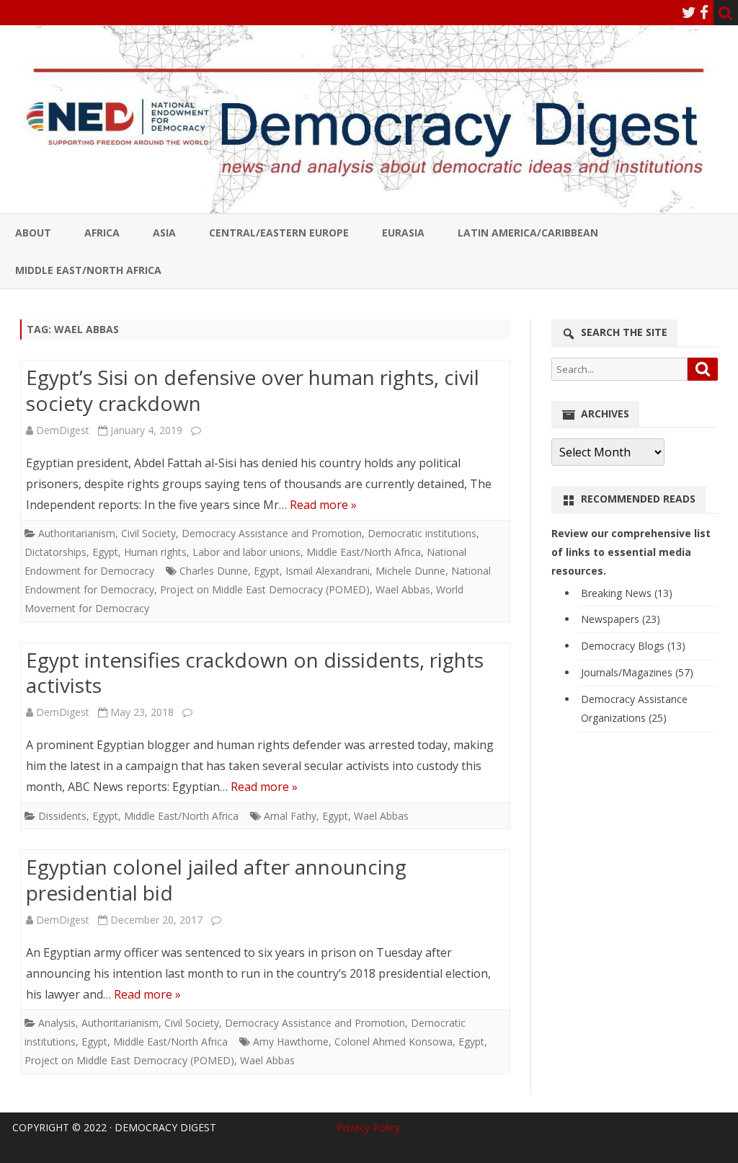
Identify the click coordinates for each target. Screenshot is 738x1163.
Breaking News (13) (626, 593)
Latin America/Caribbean (528, 232)
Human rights (155, 552)
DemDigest (62, 430)
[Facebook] (704, 12)
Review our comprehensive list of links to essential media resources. (631, 552)
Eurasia (403, 232)
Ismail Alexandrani (327, 571)
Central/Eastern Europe (279, 232)
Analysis (57, 1023)
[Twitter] (689, 12)
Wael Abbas (402, 589)
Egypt (105, 552)
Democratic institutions (422, 533)
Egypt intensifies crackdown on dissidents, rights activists (255, 672)
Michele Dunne (410, 571)
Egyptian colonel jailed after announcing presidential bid (216, 879)
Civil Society (148, 533)
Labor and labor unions (246, 552)
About (33, 232)
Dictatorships (55, 552)
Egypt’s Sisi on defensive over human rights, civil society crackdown (252, 390)
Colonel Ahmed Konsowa (393, 1041)
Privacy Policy (368, 1127)
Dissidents (62, 816)
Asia (164, 232)
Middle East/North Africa (88, 270)
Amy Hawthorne (291, 1041)
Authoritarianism (76, 533)
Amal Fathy (290, 816)
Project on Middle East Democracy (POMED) (265, 589)
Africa (102, 232)
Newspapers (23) (620, 619)
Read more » (323, 505)
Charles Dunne (213, 571)
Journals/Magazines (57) (637, 672)
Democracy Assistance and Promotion (272, 533)
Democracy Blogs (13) (633, 646)
